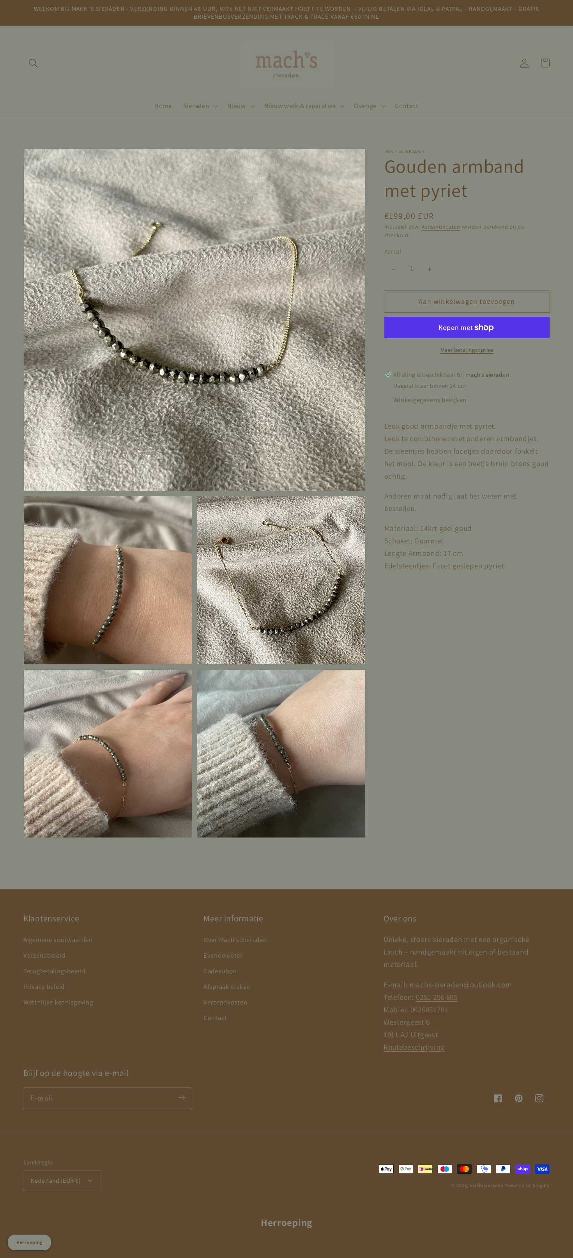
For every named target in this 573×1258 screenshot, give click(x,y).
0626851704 (429, 1009)
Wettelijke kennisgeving (58, 1002)
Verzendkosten (440, 226)
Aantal (392, 252)
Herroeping (286, 1222)
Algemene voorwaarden (57, 939)
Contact (215, 1017)
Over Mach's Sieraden (235, 939)
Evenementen (223, 955)
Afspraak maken (226, 986)
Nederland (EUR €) (56, 1180)
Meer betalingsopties (466, 349)
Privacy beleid (44, 986)
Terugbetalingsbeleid (54, 971)
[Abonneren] (181, 1098)
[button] (33, 63)
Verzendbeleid (44, 955)
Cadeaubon (220, 971)
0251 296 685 (437, 997)
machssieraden (487, 1185)
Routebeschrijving (414, 1047)
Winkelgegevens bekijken (430, 400)
